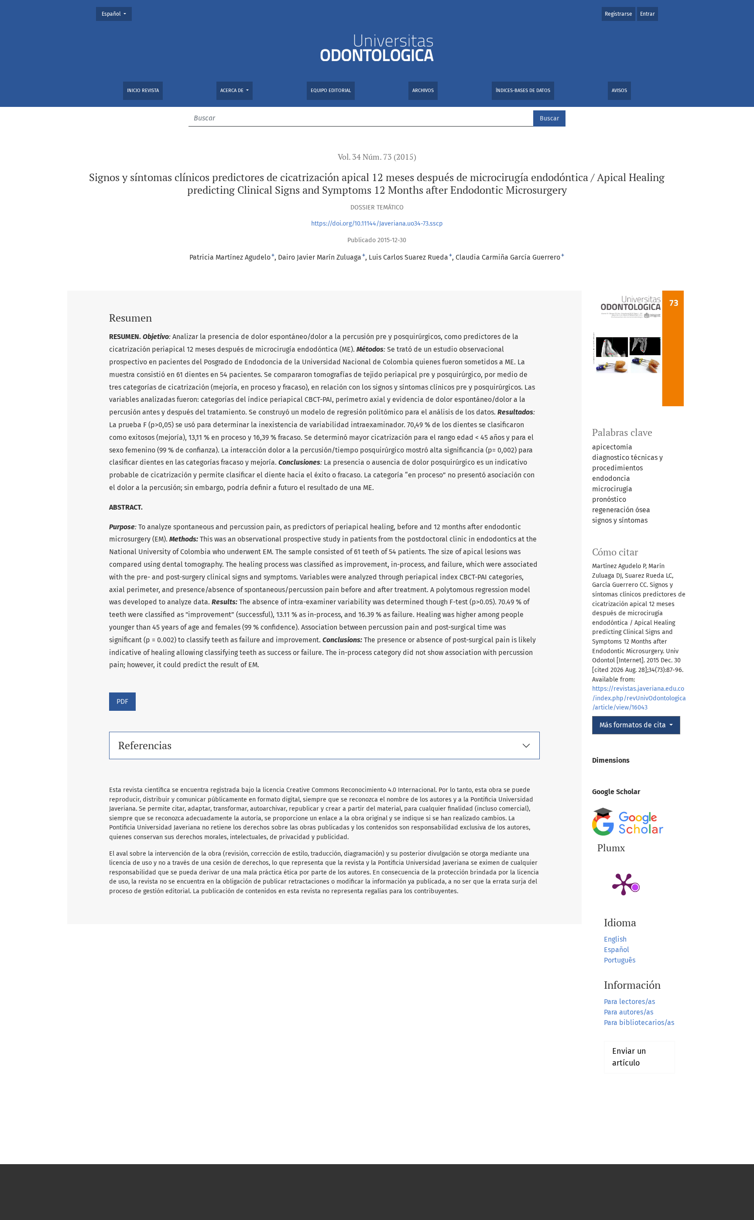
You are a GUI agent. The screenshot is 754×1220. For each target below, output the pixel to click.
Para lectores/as (629, 1001)
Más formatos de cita (634, 725)
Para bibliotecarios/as (639, 1022)
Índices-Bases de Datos (523, 90)
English (615, 939)
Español (116, 13)
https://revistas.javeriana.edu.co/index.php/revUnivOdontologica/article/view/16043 (639, 698)
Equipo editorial (331, 90)
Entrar (647, 14)
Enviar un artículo (629, 1057)
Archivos (423, 90)
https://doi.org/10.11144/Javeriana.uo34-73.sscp (377, 223)
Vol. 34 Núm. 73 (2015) (377, 157)
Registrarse (618, 14)
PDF (122, 701)
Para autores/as (628, 1012)
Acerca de (232, 90)
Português (619, 960)
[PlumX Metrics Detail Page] (623, 883)
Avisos (619, 90)
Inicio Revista (143, 90)
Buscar (549, 118)
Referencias (144, 745)
